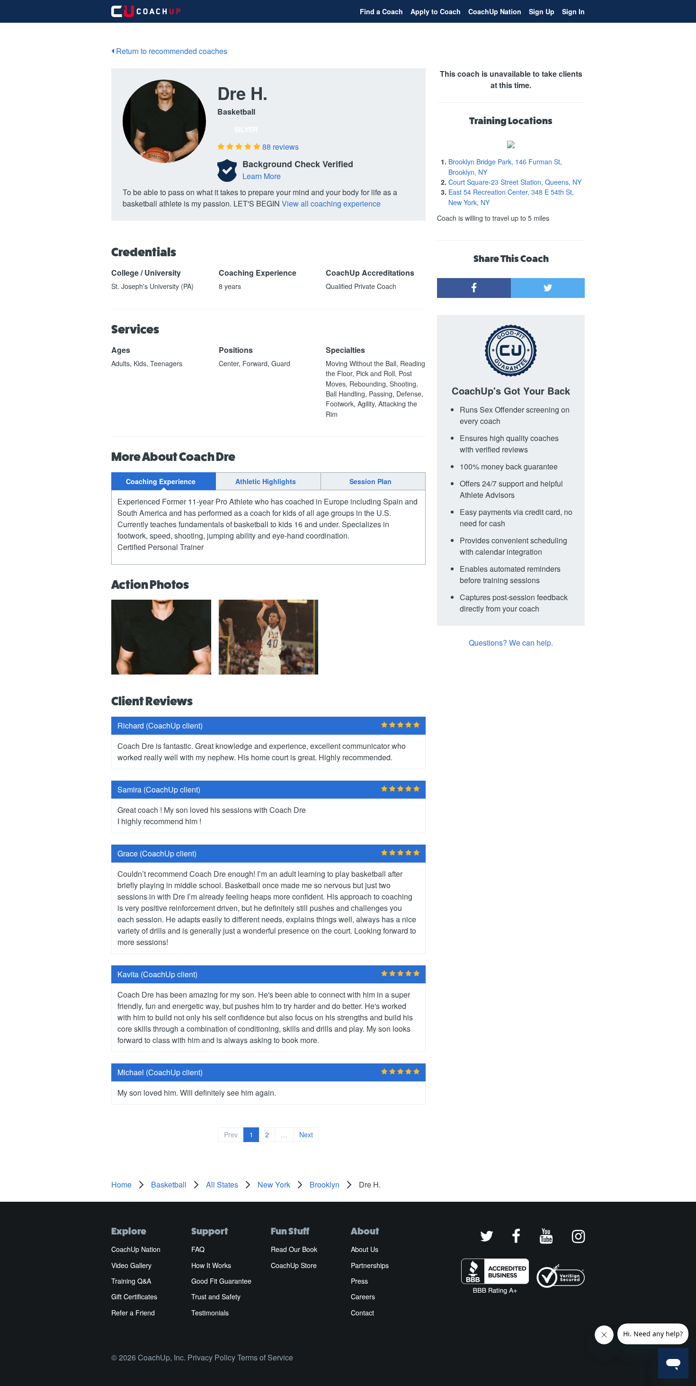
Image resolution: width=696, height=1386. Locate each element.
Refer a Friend (133, 1312)
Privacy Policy (211, 1357)
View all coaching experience (331, 203)
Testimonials (210, 1312)
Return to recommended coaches (170, 50)
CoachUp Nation (494, 11)
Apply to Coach (435, 11)
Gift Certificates (134, 1296)
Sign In (573, 11)
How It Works (211, 1265)
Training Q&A (131, 1281)
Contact (362, 1312)
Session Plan (370, 481)
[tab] (163, 481)
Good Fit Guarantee (221, 1281)
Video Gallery (131, 1265)
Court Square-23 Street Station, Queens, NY (514, 182)
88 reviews (280, 146)
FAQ (198, 1249)
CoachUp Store (294, 1265)
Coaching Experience (161, 481)
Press (359, 1281)
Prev (231, 1134)
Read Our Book (294, 1249)
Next (306, 1134)
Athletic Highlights (265, 481)
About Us (364, 1249)
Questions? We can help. (511, 642)
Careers (363, 1296)
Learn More (261, 176)
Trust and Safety (216, 1296)
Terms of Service (265, 1357)
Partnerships (370, 1265)
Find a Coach (381, 11)
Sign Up (541, 11)
